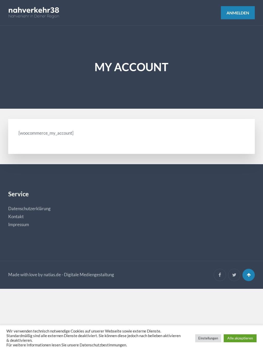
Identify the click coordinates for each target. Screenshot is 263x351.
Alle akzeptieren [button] (240, 338)
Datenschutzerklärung (29, 208)
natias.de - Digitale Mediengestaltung (79, 274)
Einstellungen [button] (208, 338)
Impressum (18, 224)
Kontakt (16, 216)
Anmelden (238, 12)
